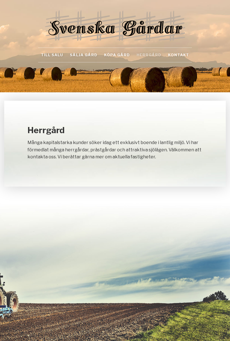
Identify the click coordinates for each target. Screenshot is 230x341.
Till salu (52, 55)
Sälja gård (83, 55)
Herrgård (149, 55)
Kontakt (178, 55)
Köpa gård (117, 55)
